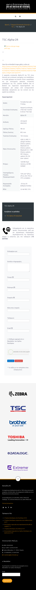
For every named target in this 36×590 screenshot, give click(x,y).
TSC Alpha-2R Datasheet (14, 216)
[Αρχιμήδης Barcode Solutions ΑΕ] (18, 6)
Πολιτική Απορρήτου (7, 503)
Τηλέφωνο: (10, 318)
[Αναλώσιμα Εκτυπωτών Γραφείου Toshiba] (18, 438)
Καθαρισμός (19, 360)
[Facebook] (8, 507)
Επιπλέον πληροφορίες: (14, 261)
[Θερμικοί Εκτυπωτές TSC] (18, 409)
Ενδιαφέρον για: (12, 251)
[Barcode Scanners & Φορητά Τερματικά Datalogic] (18, 453)
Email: (10, 328)
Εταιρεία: (11, 297)
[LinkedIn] (6, 507)
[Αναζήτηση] (15, 16)
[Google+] (11, 507)
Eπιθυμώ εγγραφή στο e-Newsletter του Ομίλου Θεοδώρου (15, 341)
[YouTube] (3, 507)
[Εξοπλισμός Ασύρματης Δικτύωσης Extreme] (18, 468)
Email (3, 571)
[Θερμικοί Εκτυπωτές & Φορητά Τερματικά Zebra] (18, 394)
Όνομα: (10, 277)
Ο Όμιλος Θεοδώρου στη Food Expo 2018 (15, 518)
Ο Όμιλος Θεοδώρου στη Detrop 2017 (14, 528)
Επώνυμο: (11, 287)
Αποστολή (10, 360)
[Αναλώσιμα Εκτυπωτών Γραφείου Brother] (18, 423)
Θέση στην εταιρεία (13, 308)
